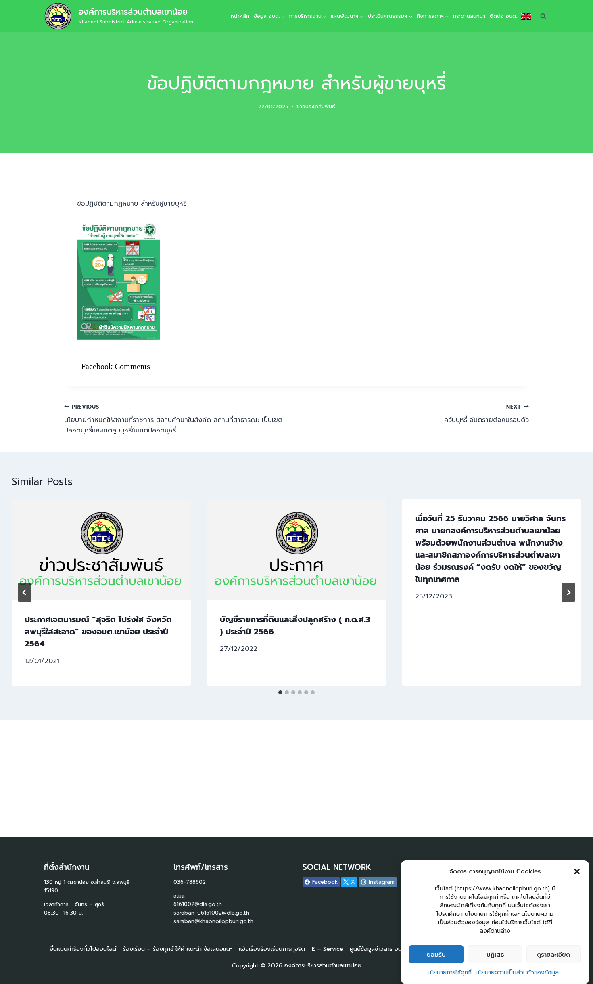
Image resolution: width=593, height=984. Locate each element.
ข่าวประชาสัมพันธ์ (315, 106)
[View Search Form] (543, 16)
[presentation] (101, 549)
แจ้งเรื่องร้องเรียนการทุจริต (272, 949)
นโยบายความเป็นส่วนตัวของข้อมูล (517, 972)
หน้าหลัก (240, 16)
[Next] (568, 592)
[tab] (280, 692)
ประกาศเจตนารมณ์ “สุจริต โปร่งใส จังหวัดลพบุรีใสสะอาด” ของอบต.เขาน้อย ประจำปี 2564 (98, 631)
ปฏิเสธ (495, 954)
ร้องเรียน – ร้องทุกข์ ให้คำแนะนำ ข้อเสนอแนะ (177, 949)
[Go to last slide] (24, 592)
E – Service (327, 949)
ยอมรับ (436, 954)
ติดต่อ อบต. (503, 16)
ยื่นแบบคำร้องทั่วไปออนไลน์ (83, 949)
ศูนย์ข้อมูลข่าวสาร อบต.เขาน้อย (387, 949)
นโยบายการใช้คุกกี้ (450, 972)
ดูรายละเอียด (553, 954)
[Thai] (526, 16)
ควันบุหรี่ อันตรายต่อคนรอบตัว (486, 414)
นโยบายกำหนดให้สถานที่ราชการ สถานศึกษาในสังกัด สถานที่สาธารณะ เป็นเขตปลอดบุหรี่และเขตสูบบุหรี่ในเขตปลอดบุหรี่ (173, 419)
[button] (577, 871)
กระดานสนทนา (469, 16)
